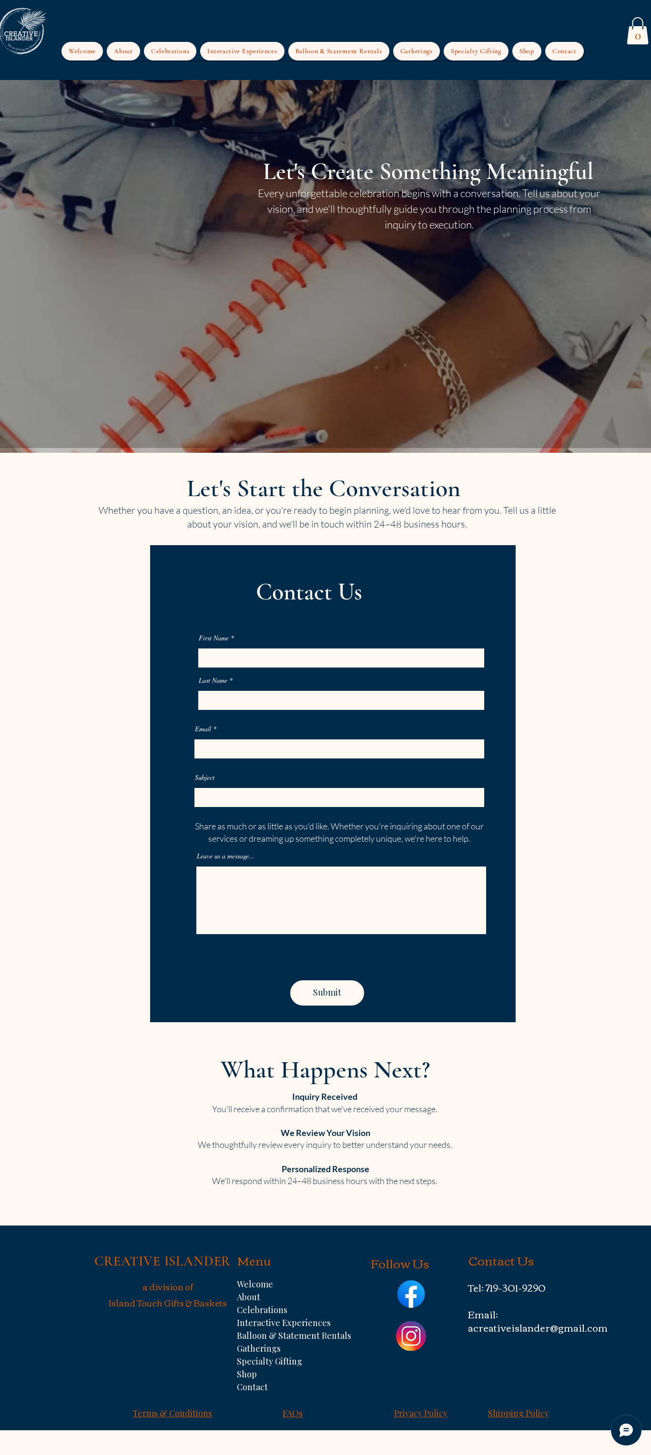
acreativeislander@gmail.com (538, 1327)
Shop (247, 1374)
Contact (252, 1387)
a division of (167, 1286)
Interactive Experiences (277, 1322)
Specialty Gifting (269, 1361)
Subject (204, 777)
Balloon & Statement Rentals (277, 1335)
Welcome (255, 1284)
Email (203, 729)
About (248, 1297)
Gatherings (259, 1348)
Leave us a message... (225, 856)
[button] (637, 30)
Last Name (213, 680)
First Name (214, 638)
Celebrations (262, 1309)
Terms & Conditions (172, 1413)
